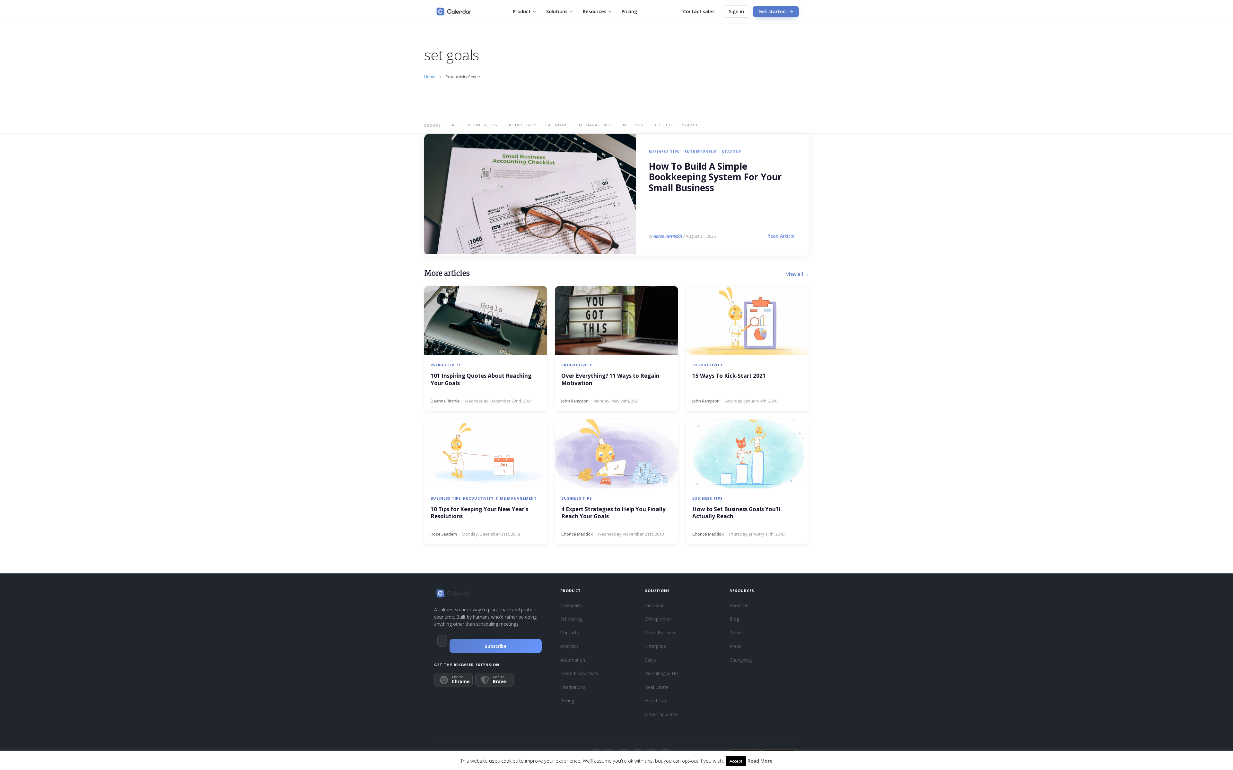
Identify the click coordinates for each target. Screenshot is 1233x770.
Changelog (741, 660)
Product (522, 11)
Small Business (660, 633)
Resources (594, 11)
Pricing (629, 11)
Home (429, 77)
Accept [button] (736, 761)
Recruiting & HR (661, 673)
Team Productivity (579, 673)
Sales (650, 660)
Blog (734, 619)
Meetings (633, 125)
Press (735, 646)
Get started (772, 11)
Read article (780, 236)
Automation (572, 660)
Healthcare (656, 701)
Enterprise (655, 646)
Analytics (569, 646)
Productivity (521, 125)
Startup (691, 125)
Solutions (556, 11)
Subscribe (496, 646)
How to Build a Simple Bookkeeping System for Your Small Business (715, 177)
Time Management (594, 125)
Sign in (736, 11)
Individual (654, 605)
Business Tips (482, 125)
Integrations (572, 687)
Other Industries (661, 714)
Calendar (555, 125)
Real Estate (657, 687)
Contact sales (698, 11)
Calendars (570, 605)
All (455, 125)
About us (739, 605)
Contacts (569, 633)
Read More (760, 760)
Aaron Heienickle (668, 236)
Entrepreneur (701, 151)
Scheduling (571, 619)
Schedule (662, 125)
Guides (737, 633)
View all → (797, 274)
